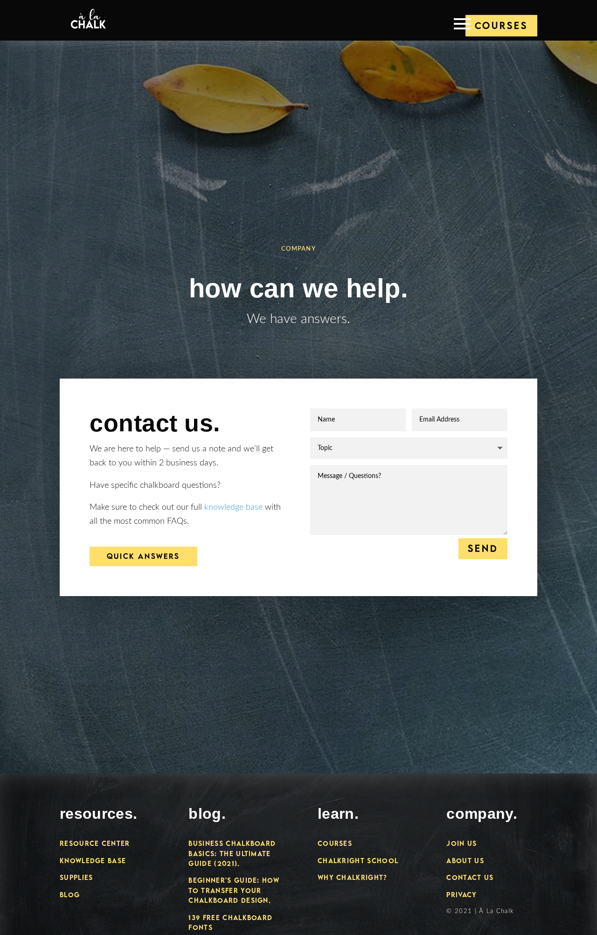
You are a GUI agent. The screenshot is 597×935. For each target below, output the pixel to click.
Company (298, 249)
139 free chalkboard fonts (230, 922)
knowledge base (233, 507)
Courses (501, 25)
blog (70, 895)
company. (481, 813)
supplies (76, 877)
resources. (98, 813)
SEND (483, 548)
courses (335, 843)
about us (465, 861)
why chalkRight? (353, 877)
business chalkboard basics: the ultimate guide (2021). (232, 853)
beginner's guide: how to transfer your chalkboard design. (233, 890)
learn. (338, 813)
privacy (461, 895)
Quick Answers (143, 556)
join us (461, 843)
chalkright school (358, 861)
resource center (95, 843)
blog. (207, 813)
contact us (469, 877)
